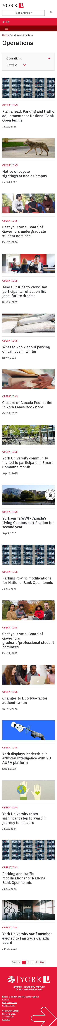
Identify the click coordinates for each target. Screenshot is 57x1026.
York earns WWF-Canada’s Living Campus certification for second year (28, 522)
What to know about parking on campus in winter (26, 349)
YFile (5, 22)
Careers (6, 1019)
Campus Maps (8, 1005)
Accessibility (8, 1016)
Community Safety (10, 1011)
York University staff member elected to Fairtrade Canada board (27, 938)
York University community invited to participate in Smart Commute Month (27, 462)
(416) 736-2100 (9, 1002)
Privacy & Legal (9, 1014)
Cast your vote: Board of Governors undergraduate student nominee (24, 231)
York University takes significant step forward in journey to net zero (24, 818)
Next (42, 962)
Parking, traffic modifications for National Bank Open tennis (27, 580)
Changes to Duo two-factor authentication (25, 700)
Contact (5, 999)
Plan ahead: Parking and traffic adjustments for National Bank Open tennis (28, 116)
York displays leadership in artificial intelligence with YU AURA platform (26, 758)
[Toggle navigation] (6, 28)
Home (5, 35)
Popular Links (22, 12)
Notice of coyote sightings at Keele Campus (24, 173)
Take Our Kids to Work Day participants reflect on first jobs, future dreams (25, 291)
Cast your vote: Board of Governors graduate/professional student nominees (28, 640)
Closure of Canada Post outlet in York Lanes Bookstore (27, 404)
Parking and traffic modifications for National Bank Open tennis (24, 878)
